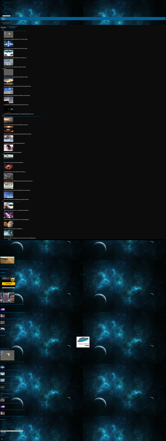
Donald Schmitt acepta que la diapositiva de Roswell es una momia (12, 304)
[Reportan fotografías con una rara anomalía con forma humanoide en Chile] (8, 84)
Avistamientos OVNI (7, 2)
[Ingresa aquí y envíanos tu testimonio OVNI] (83, 347)
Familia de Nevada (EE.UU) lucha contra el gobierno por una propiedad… (17, 190)
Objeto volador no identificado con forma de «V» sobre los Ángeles (15, 39)
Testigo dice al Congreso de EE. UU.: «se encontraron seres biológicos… (16, 210)
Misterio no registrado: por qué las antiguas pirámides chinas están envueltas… (18, 133)
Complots (3, 10)
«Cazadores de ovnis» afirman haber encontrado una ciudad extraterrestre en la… (18, 180)
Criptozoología (6, 6)
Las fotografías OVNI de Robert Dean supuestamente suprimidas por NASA (13, 331)
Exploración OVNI (3, 266)
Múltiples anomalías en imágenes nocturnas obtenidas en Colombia (16, 76)
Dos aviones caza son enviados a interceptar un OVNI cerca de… (15, 57)
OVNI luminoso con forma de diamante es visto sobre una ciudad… (16, 48)
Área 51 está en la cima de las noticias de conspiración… (14, 162)
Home (3, 17)
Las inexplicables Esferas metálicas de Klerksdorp (12, 152)
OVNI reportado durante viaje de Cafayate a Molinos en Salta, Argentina (17, 95)
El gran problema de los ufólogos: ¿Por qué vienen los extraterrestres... (12, 312)
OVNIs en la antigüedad (7, 3)
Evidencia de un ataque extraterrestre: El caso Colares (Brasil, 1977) (12, 318)
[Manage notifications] (2, 439)
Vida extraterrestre (6, 14)
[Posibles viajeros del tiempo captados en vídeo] (2, 323)
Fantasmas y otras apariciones (23, 116)
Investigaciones (4, 4)
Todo (4, 30)
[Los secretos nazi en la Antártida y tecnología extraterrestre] (8, 141)
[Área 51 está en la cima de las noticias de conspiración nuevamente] (8, 160)
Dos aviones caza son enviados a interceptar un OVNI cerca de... (11, 376)
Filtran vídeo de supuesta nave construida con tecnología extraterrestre (16, 199)
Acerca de (3, 18)
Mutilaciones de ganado (7, 8)
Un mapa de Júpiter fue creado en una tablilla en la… (13, 228)
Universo (5, 13)
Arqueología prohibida (7, 5)
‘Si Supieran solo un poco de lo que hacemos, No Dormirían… (15, 171)
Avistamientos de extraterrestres (8, 1)
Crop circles (5, 7)
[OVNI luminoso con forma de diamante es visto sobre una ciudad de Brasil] (8, 46)
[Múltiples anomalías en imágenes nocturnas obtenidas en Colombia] (8, 75)
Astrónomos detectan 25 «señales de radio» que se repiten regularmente (16, 219)
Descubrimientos (6, 12)
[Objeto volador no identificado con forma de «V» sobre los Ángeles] (8, 37)
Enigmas (3, 115)
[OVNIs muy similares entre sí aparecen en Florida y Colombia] (8, 65)
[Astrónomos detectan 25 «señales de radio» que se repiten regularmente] (8, 217)
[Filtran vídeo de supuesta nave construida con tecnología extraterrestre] (8, 197)
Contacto (3, 19)
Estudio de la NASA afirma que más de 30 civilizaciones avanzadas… (16, 124)
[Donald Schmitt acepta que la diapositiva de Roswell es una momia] (7, 302)
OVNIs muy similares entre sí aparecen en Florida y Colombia (15, 66)
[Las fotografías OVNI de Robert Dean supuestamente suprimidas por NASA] (2, 330)
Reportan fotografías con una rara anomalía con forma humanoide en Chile (17, 86)
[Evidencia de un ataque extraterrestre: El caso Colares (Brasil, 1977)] (2, 414)
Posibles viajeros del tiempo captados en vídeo (8, 325)
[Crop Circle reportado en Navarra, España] (7, 263)
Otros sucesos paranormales (7, 9)
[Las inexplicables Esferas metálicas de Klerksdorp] (8, 150)
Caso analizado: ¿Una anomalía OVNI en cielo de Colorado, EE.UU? (16, 104)
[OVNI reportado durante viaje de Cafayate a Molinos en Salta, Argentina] (8, 93)
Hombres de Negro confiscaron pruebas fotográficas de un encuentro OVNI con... (14, 389)
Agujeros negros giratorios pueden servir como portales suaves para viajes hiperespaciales (19, 237)
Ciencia (3, 11)
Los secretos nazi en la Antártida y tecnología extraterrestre (14, 143)
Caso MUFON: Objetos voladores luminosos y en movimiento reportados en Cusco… (19, 113)
